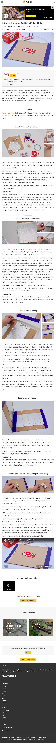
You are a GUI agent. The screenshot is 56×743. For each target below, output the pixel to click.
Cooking (4, 696)
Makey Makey (9, 84)
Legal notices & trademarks (36, 740)
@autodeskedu (8, 731)
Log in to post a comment (28, 659)
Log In (28, 652)
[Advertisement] (28, 13)
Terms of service (19, 737)
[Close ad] (52, 7)
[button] (2, 2)
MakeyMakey (7, 26)
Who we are (5, 720)
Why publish (5, 710)
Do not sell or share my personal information (15, 740)
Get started (5, 713)
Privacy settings (41, 737)
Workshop (4, 689)
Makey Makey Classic (9, 113)
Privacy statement (31, 737)
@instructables (8, 727)
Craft (3, 693)
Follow (13, 76)
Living (3, 698)
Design (4, 691)
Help (3, 715)
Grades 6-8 (22, 26)
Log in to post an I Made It (28, 600)
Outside (4, 700)
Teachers (15, 26)
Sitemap (4, 717)
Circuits (4, 686)
